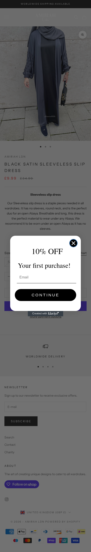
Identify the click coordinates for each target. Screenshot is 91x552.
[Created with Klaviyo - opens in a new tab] (45, 313)
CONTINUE (45, 295)
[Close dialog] (73, 243)
